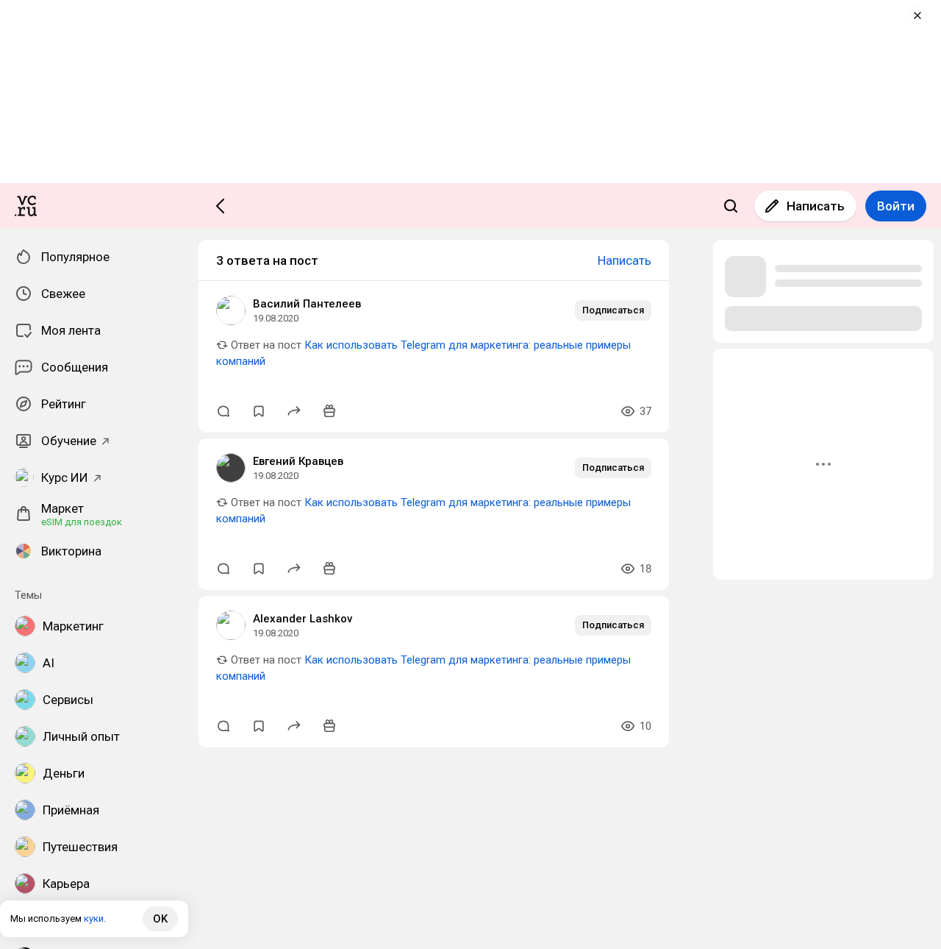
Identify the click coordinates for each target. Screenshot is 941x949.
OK (160, 918)
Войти (896, 206)
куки (94, 918)
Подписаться (613, 310)
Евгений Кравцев (298, 461)
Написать (816, 206)
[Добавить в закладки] (258, 411)
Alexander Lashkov (302, 618)
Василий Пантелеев (307, 303)
